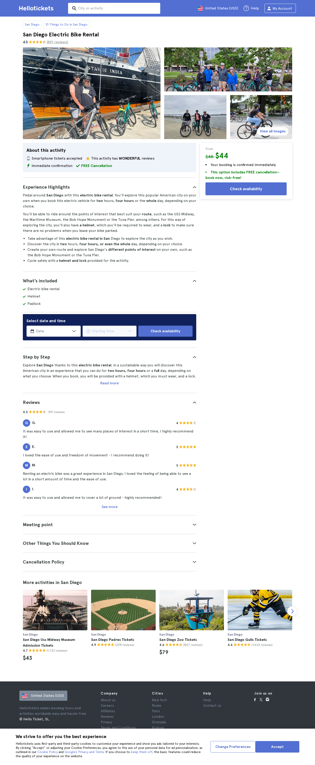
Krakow (158, 728)
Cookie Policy (47, 752)
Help (207, 700)
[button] (109, 187)
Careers (107, 706)
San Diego (32, 24)
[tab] (109, 187)
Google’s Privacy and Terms (84, 752)
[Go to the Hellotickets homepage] (37, 8)
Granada (159, 722)
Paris (156, 711)
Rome (156, 706)
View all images (273, 131)
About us (108, 700)
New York (159, 700)
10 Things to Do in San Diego (66, 24)
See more (110, 507)
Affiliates (108, 711)
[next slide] (292, 611)
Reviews (107, 717)
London (158, 717)
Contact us (212, 706)
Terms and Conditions (118, 728)
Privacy (106, 722)
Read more (109, 383)
